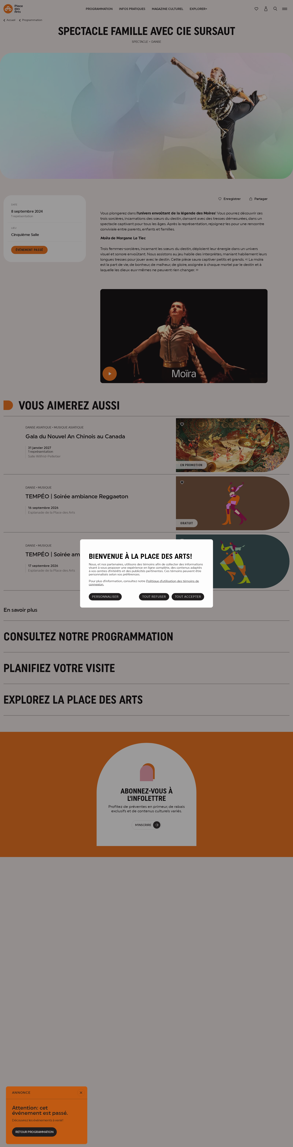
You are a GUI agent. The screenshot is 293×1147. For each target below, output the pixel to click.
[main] (146, 573)
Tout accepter (188, 596)
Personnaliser (105, 596)
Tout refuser (154, 596)
